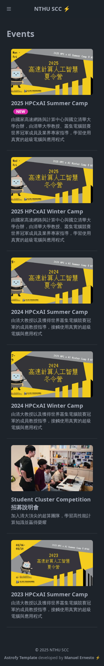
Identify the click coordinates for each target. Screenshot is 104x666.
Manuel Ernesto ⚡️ (82, 657)
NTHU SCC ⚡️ (52, 8)
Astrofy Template (20, 657)
